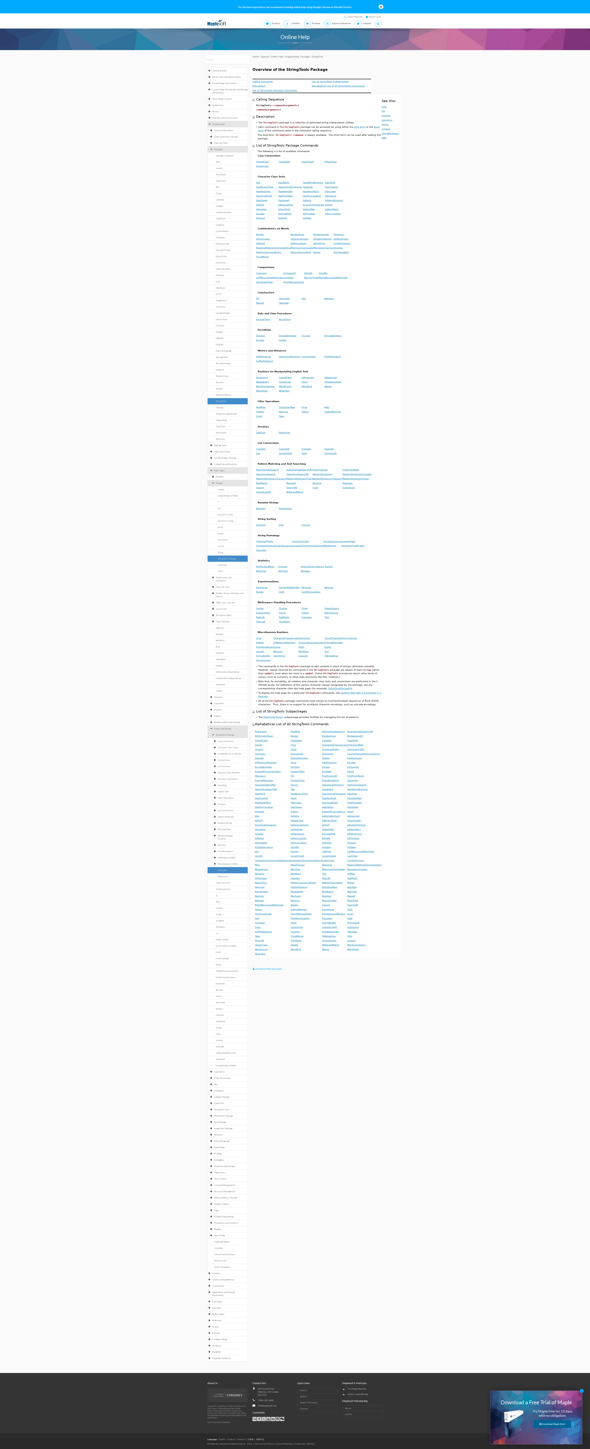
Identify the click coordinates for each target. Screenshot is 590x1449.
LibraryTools (222, 319)
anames (219, 908)
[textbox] (365, 700)
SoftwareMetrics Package (225, 1197)
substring (222, 565)
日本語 (251, 1439)
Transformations (226, 851)
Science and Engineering (223, 1279)
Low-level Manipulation (224, 1185)
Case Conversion (226, 741)
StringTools (221, 401)
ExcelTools (221, 262)
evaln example (222, 958)
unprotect (220, 1059)
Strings (219, 483)
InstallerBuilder (223, 313)
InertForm (221, 306)
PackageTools (222, 357)
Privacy (271, 1444)
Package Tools (220, 445)
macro (219, 996)
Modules (218, 709)
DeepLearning (222, 243)
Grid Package (220, 1122)
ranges (219, 690)
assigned (220, 920)
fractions (220, 653)
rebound (220, 1015)
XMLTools (220, 439)
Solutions (303, 1396)
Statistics (222, 845)
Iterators (222, 804)
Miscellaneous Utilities (228, 864)
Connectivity (218, 1285)
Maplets (219, 332)
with (218, 162)
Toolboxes (217, 1345)
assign (219, 914)
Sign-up (348, 1408)
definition (220, 640)
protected (220, 684)
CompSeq (218, 1248)
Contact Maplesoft (354, 17)
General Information (223, 130)
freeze (219, 964)
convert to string (225, 521)
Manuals (216, 1333)
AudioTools (221, 180)
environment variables (226, 945)
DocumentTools (223, 250)
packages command (225, 155)
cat (219, 508)
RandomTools (222, 376)
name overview (223, 882)
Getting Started (219, 70)
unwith (219, 168)
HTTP (218, 294)
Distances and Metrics (228, 779)
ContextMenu (222, 231)
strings (221, 489)
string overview (223, 889)
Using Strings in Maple (228, 495)
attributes (220, 926)
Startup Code (220, 1260)
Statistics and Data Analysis (225, 117)
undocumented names (226, 1052)
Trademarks (300, 1444)
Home (255, 56)
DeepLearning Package (224, 1166)
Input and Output (222, 451)
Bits (218, 187)
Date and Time (221, 143)
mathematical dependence (228, 672)
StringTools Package (227, 558)
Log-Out (348, 1414)
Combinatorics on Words (229, 753)
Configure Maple (219, 1339)
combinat (220, 225)
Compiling (218, 1090)
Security (219, 382)
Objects (217, 716)
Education (216, 1307)
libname (219, 989)
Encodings (222, 785)
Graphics (216, 1273)
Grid (218, 281)
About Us (212, 1383)
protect (219, 1008)
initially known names (226, 977)
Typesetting (221, 420)
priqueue (220, 369)
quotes (221, 533)
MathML (220, 338)
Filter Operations (226, 797)
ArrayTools (221, 174)
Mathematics (218, 105)
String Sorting (224, 829)
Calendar (220, 199)
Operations (219, 1071)
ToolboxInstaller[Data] (226, 413)
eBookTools (221, 256)
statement (220, 1021)
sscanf (221, 546)
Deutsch (241, 1439)
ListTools (220, 325)
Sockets (219, 388)
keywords (220, 983)
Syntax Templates (222, 1267)
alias (218, 901)
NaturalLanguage (224, 350)
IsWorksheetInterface (224, 1254)
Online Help (277, 56)
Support (265, 56)
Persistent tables (224, 615)
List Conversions (226, 810)
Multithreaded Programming (227, 722)
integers (219, 665)
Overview (222, 870)
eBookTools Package (223, 1115)
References (223, 876)
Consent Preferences (284, 1444)
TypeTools (220, 426)
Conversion (221, 609)
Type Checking (222, 621)
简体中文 (260, 1439)
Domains (218, 697)
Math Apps (217, 1301)
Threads (220, 407)
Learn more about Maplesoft (218, 1422)
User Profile (219, 1235)
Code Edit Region (222, 1241)
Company (304, 1408)
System (215, 1326)
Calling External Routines (225, 464)
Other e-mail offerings (358, 1394)
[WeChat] (282, 1419)
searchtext (223, 539)
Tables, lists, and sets (225, 602)
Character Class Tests (228, 747)
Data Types (219, 470)
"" (218, 502)
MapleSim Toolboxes (221, 1358)
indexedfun (221, 659)
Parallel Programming (224, 1216)
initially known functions (227, 971)
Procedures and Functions (226, 1223)
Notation (218, 1134)
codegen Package (221, 1097)
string (218, 1027)
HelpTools (220, 287)
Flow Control (220, 1178)
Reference (217, 1320)
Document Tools (221, 1109)
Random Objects (221, 1204)
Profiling (218, 1153)
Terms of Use (260, 1444)
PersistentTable (223, 363)
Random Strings (225, 823)
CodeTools (221, 218)
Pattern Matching (226, 816)
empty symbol (222, 939)
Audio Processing (222, 1078)
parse (220, 527)
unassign (220, 1046)
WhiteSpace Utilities (227, 857)
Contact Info (259, 1383)
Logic (216, 1210)
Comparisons (224, 760)
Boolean (220, 634)
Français (231, 1439)
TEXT (220, 571)
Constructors (224, 766)
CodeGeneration (224, 212)
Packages (218, 149)
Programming (218, 124)
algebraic (220, 627)
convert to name (225, 514)
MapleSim (216, 1352)
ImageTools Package (223, 1128)
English (222, 1439)
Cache (219, 193)
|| (216, 895)
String (220, 552)
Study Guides (218, 1314)
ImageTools (221, 300)
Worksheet (221, 432)
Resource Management (224, 1191)
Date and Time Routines (229, 772)
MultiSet (220, 344)
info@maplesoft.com (267, 1405)
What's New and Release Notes (226, 77)
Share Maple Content (222, 99)
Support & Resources (309, 1402)
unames (219, 1040)
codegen (219, 206)
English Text (223, 791)
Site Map (311, 1444)
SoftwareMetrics (223, 395)
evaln (218, 952)
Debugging (219, 1160)
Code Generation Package (226, 136)
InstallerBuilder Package (225, 458)
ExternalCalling (223, 269)
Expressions (219, 1172)
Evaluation (219, 703)
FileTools (220, 275)
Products (303, 1390)
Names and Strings (222, 728)
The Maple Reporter (357, 1388)
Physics (215, 111)
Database (220, 237)
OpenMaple (219, 1147)
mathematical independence (228, 678)
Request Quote (374, 17)
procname (220, 1002)
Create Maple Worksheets (224, 83)
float (218, 646)
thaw (218, 1034)
